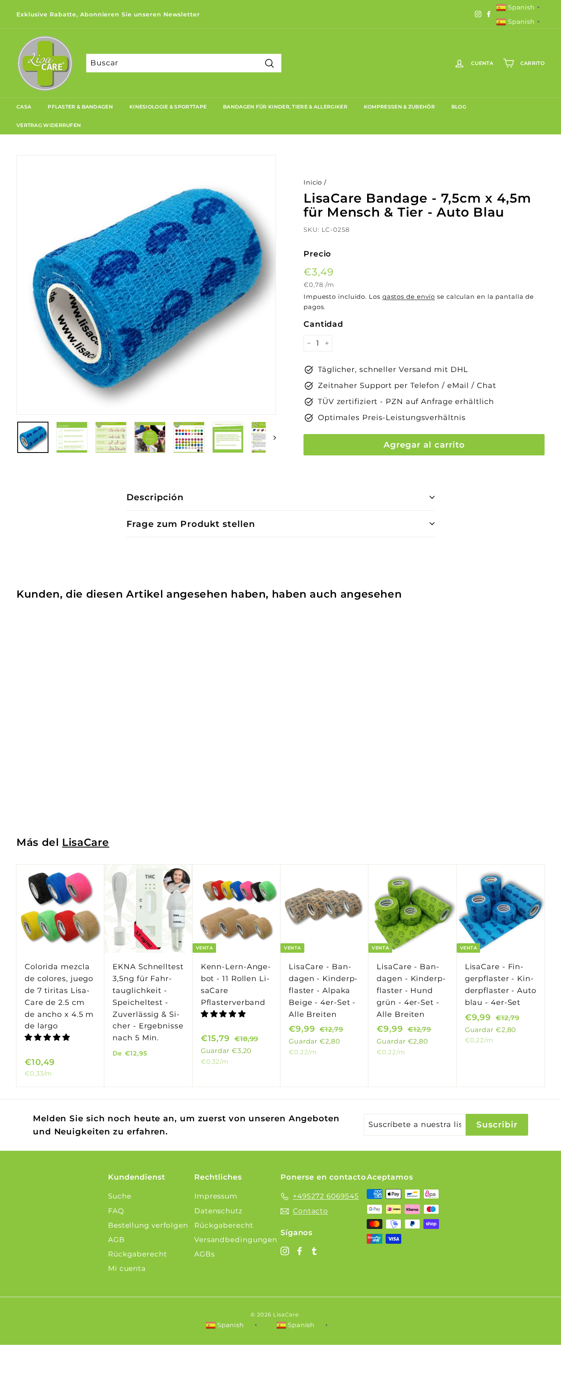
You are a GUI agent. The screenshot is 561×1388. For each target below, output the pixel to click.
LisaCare (85, 842)
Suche (119, 1196)
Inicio (312, 182)
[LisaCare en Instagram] (284, 1250)
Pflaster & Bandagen (80, 107)
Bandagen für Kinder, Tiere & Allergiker (285, 107)
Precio (317, 254)
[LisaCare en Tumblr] (314, 1250)
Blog (458, 107)
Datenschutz (218, 1211)
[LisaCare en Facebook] (299, 1250)
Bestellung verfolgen (148, 1225)
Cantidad (323, 324)
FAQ (116, 1211)
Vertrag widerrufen (48, 125)
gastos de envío (408, 296)
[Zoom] (146, 284)
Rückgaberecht (137, 1254)
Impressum (215, 1196)
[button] (48, 1037)
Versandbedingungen (235, 1240)
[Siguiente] (271, 437)
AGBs (204, 1254)
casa (23, 107)
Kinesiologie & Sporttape (168, 107)
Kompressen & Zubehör (399, 107)
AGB (116, 1240)
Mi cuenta (127, 1268)
